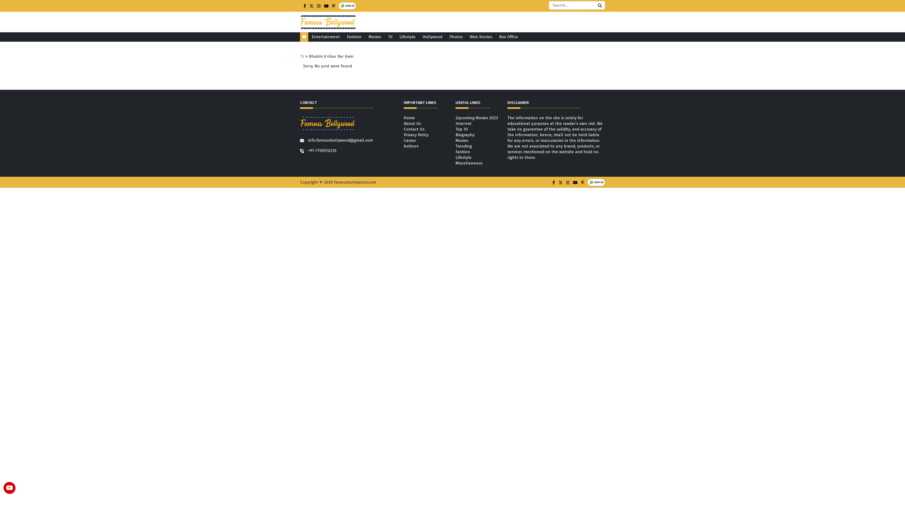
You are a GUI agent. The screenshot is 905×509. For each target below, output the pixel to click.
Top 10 (462, 129)
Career (410, 140)
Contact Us (414, 129)
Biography (465, 134)
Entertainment (326, 36)
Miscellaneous (469, 163)
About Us (412, 123)
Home (409, 117)
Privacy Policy (416, 134)
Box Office (508, 36)
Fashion (354, 36)
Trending (464, 146)
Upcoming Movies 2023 (477, 117)
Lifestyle (407, 36)
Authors (411, 146)
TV (390, 36)
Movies (375, 36)
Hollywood (432, 36)
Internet (464, 123)
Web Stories (481, 36)
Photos (456, 36)
